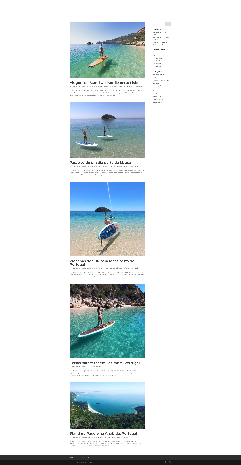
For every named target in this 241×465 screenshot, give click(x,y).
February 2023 (158, 58)
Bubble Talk (85, 457)
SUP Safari (128, 86)
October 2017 (157, 64)
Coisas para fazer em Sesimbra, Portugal (105, 363)
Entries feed (157, 96)
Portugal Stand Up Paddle (116, 86)
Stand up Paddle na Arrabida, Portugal (103, 433)
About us (82, 9)
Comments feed (158, 99)
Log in (155, 94)
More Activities (145, 9)
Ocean (104, 86)
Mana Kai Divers (96, 86)
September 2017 (158, 67)
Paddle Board (92, 9)
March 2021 (156, 61)
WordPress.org (158, 102)
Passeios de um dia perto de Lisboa (100, 162)
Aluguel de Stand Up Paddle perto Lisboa (105, 83)
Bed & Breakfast (131, 9)
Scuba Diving (106, 9)
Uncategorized (138, 86)
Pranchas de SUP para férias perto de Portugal (102, 262)
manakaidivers (76, 86)
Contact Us (158, 9)
